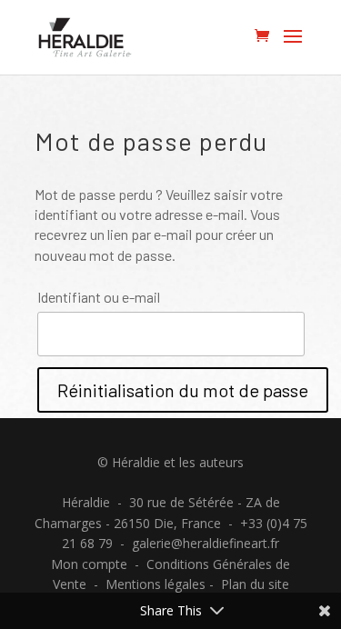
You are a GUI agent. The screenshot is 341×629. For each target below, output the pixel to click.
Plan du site (255, 584)
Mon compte (89, 564)
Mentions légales (155, 584)
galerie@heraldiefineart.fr (205, 543)
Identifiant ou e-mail (98, 296)
